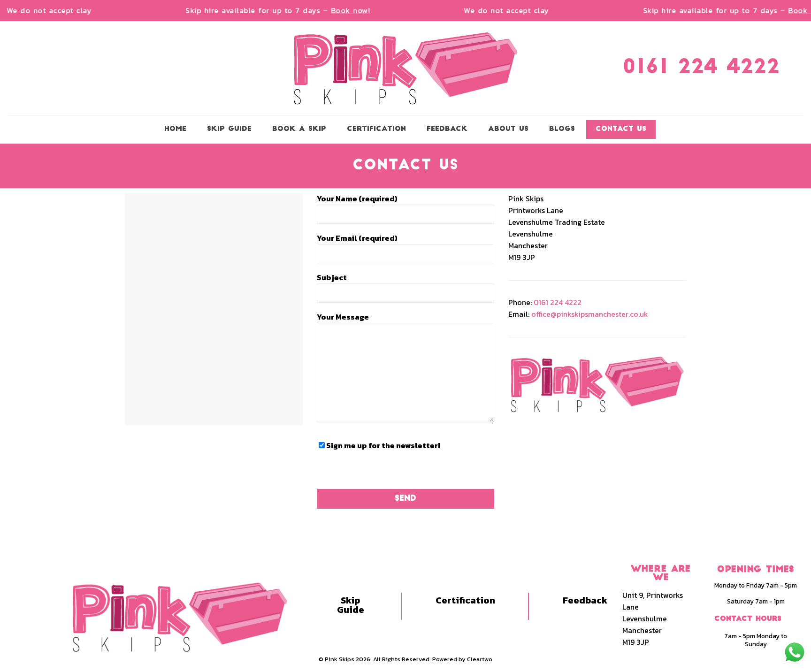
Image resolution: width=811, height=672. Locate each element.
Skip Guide (350, 605)
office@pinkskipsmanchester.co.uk (589, 314)
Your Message (343, 316)
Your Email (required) (357, 238)
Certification (465, 600)
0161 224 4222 (701, 68)
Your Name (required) (357, 198)
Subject (332, 277)
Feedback (585, 600)
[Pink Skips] (405, 68)
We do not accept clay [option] (42, 10)
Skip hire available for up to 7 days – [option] (271, 10)
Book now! (344, 10)
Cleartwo (479, 659)
